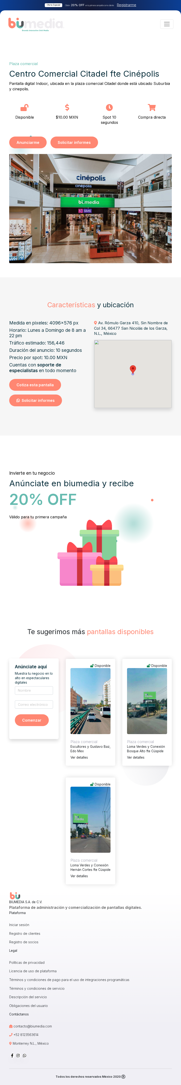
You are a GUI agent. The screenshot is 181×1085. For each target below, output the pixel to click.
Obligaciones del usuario (28, 1006)
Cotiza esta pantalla (35, 384)
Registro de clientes (24, 933)
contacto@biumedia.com (32, 1026)
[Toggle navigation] (166, 24)
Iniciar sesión (19, 925)
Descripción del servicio (28, 997)
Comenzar (31, 720)
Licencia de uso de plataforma (33, 971)
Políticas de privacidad (27, 962)
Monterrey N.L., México (30, 1043)
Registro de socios (23, 942)
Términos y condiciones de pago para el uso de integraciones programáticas (69, 980)
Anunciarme (27, 142)
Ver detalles (79, 757)
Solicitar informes (74, 142)
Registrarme (126, 5)
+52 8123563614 (25, 1035)
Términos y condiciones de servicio (37, 988)
